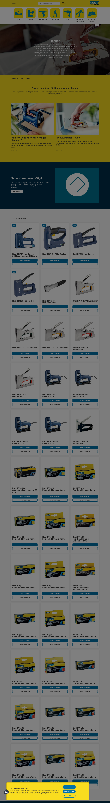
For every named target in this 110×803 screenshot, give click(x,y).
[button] (6, 791)
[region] (47, 791)
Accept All (69, 787)
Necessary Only (69, 791)
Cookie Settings (69, 795)
